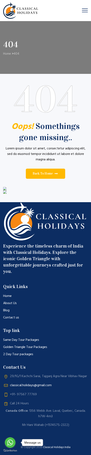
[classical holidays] (21, 10)
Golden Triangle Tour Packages (25, 347)
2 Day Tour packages (18, 354)
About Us (10, 303)
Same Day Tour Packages (21, 340)
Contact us (11, 317)
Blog (6, 310)
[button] (45, 174)
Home (7, 53)
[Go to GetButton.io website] (10, 450)
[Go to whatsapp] (10, 442)
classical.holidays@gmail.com (31, 385)
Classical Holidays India (56, 447)
